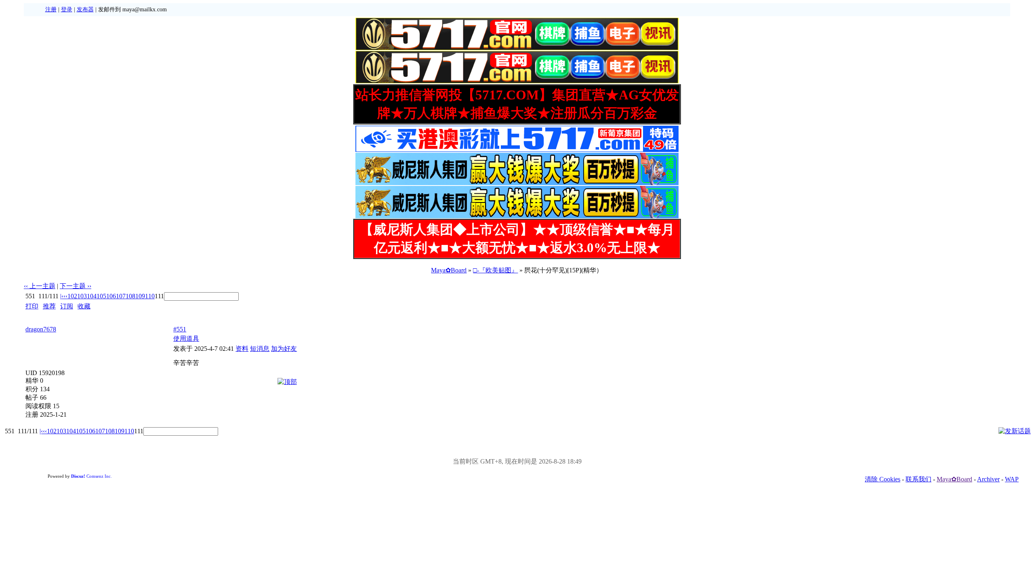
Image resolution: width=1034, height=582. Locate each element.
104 (92, 296)
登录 (66, 9)
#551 (179, 329)
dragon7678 (40, 329)
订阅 (66, 306)
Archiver (988, 479)
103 (82, 296)
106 (111, 296)
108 (130, 296)
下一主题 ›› (75, 286)
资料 (241, 348)
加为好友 (284, 348)
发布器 (85, 9)
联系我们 (918, 479)
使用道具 (186, 338)
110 (150, 296)
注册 (51, 9)
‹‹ (65, 296)
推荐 (49, 306)
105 (101, 296)
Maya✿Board (449, 270)
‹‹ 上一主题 (39, 286)
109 (140, 296)
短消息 (259, 348)
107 (121, 296)
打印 (31, 306)
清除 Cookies (882, 479)
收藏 (84, 306)
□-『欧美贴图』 (495, 270)
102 (72, 296)
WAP (1012, 479)
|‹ (61, 296)
